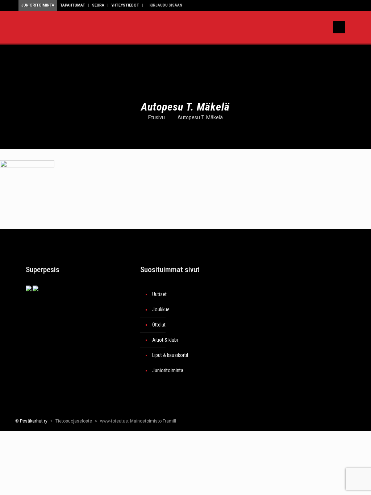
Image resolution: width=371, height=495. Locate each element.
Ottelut (159, 325)
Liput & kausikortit (170, 355)
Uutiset (159, 294)
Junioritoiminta (37, 5)
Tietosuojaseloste (73, 421)
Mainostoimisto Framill (153, 421)
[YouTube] (302, 421)
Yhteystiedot (125, 5)
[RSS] (327, 421)
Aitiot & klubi (165, 340)
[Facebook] (282, 421)
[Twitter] (292, 421)
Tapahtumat (72, 5)
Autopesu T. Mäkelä (200, 117)
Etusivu (156, 117)
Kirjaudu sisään (165, 5)
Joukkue (161, 309)
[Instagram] (312, 421)
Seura (98, 5)
